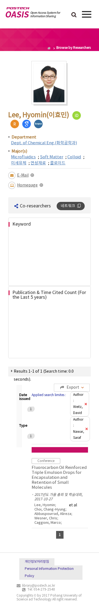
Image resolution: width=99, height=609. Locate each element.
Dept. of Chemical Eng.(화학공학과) (44, 143)
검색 (74, 15)
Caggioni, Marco (47, 523)
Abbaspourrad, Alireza (52, 514)
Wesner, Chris (45, 518)
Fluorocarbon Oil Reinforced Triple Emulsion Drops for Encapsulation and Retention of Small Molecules (59, 477)
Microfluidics (23, 157)
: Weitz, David (78, 404)
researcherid (14, 124)
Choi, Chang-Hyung (49, 509)
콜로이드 (57, 163)
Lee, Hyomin (44, 505)
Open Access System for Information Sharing (33, 13)
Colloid (74, 157)
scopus (38, 124)
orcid (76, 115)
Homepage (27, 185)
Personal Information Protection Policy (49, 572)
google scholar (26, 124)
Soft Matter (51, 157)
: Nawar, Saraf (78, 429)
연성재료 (38, 163)
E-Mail (23, 175)
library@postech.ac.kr (38, 585)
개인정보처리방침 (37, 561)
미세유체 (18, 163)
